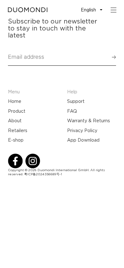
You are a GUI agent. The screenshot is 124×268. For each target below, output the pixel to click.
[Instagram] (32, 161)
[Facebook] (15, 161)
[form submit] (111, 57)
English (88, 9)
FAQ (72, 111)
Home (14, 101)
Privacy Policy (82, 130)
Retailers (17, 130)
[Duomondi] (27, 9)
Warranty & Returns (88, 120)
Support (76, 101)
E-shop (16, 140)
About (15, 120)
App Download (83, 140)
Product (16, 111)
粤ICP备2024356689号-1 (43, 174)
